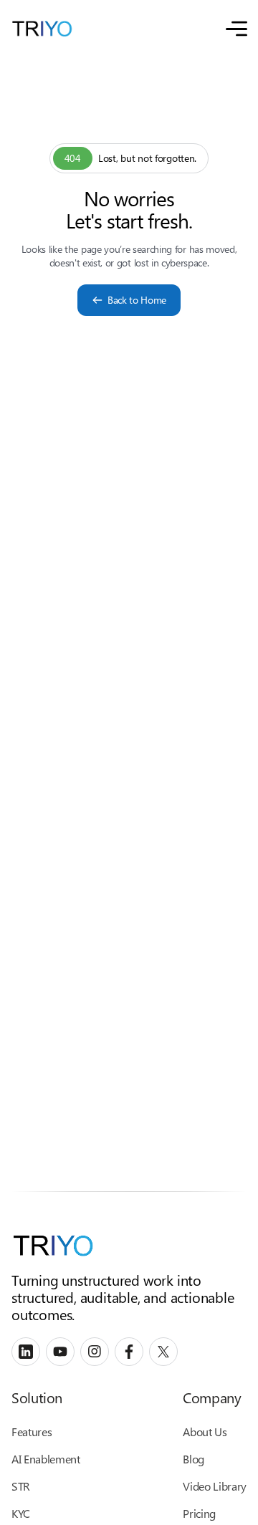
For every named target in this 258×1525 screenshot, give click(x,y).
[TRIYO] (42, 28)
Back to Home (137, 300)
